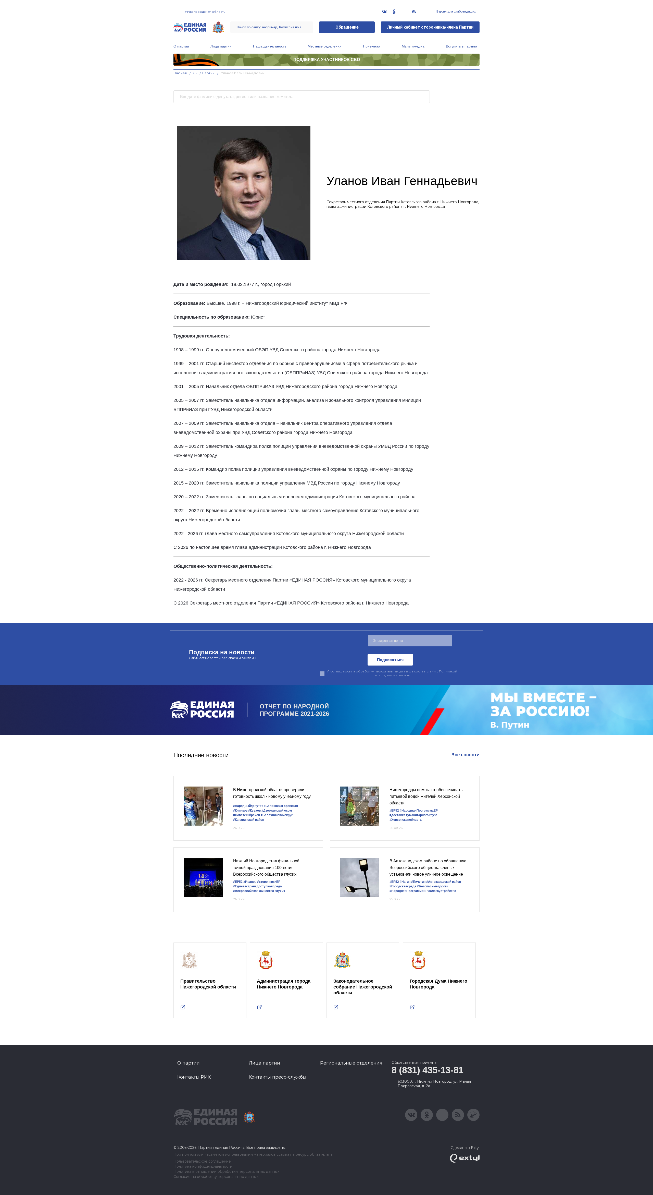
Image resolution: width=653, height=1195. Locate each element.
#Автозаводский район (443, 882)
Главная (180, 73)
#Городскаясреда (403, 886)
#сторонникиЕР (268, 882)
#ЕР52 (394, 810)
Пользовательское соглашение (202, 1161)
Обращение (347, 27)
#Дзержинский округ (276, 810)
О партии (181, 46)
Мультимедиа (413, 46)
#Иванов (249, 882)
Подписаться (390, 659)
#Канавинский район (248, 820)
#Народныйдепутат (248, 806)
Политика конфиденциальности (202, 1166)
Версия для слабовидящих (456, 11)
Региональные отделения (351, 1063)
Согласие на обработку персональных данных (215, 1177)
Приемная (371, 46)
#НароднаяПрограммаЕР (419, 810)
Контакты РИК (194, 1077)
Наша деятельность (269, 46)
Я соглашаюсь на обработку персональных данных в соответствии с (392, 673)
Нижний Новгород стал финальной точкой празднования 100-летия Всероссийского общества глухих (266, 867)
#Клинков (240, 810)
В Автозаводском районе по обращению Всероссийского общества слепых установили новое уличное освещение (428, 867)
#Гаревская (289, 806)
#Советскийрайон (246, 815)
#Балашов (272, 806)
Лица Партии (204, 73)
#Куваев (254, 810)
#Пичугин (418, 882)
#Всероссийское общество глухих (259, 891)
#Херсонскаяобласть (406, 820)
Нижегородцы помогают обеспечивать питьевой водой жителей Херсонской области (426, 796)
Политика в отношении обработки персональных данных (226, 1171)
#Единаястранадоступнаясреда (257, 886)
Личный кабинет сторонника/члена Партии (430, 27)
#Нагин (405, 882)
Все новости (465, 754)
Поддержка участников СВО (326, 59)
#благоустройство (442, 891)
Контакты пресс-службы (277, 1077)
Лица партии (221, 46)
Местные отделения (325, 46)
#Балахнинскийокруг (277, 815)
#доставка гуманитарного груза (413, 815)
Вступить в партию (461, 46)
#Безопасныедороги (432, 886)
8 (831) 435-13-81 (427, 1070)
